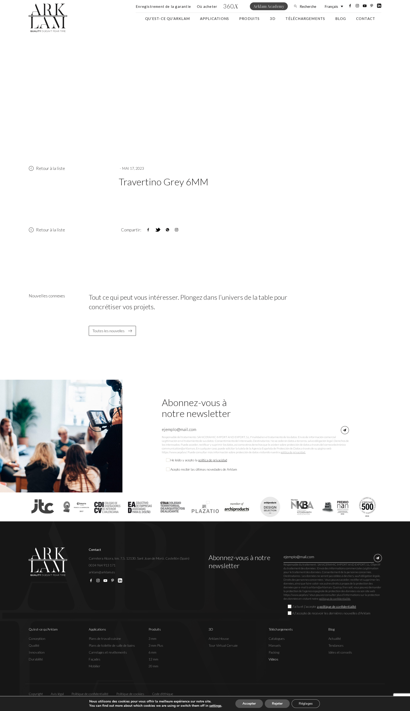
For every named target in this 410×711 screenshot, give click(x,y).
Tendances (336, 645)
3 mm (152, 638)
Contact (365, 18)
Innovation (37, 652)
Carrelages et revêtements (108, 652)
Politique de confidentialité (89, 694)
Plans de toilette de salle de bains (112, 645)
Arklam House (219, 638)
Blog (340, 18)
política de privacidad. (293, 452)
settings (215, 706)
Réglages (306, 703)
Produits (249, 18)
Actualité (334, 638)
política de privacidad (212, 460)
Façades (94, 659)
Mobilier (94, 666)
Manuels (275, 645)
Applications (214, 18)
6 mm (152, 652)
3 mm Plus (156, 645)
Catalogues (277, 638)
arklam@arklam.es (102, 572)
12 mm (153, 659)
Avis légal (57, 694)
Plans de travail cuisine (105, 638)
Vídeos (273, 659)
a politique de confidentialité (336, 606)
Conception (37, 638)
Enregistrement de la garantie (163, 6)
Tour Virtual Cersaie (223, 645)
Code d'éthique (162, 694)
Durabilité (36, 659)
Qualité (34, 645)
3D (272, 18)
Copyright (36, 694)
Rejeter (277, 703)
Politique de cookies (130, 694)
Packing (274, 652)
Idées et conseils (340, 652)
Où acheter (207, 6)
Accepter (249, 703)
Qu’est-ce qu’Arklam (167, 18)
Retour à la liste (50, 168)
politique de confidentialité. (335, 598)
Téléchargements (305, 18)
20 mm (153, 666)
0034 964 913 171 (102, 565)
